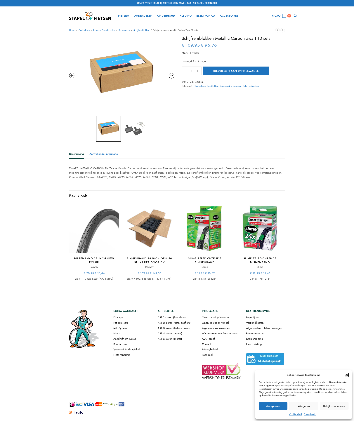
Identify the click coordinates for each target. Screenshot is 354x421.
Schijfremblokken (141, 30)
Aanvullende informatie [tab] (103, 154)
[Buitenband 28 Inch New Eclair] (94, 228)
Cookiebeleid (295, 414)
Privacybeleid (310, 414)
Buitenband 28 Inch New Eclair (94, 260)
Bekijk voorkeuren (334, 406)
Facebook (207, 355)
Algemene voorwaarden (216, 328)
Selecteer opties (94, 247)
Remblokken (124, 30)
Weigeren (304, 406)
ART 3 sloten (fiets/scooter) (174, 328)
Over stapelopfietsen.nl (215, 317)
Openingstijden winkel (215, 323)
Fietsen (123, 16)
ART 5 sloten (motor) (170, 339)
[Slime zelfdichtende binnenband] (205, 228)
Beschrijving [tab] (76, 154)
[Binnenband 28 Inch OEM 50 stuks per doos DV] (149, 228)
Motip (116, 333)
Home (72, 30)
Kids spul (118, 317)
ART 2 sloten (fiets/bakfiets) (174, 323)
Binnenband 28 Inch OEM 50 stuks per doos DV (149, 260)
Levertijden (252, 317)
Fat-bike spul (120, 323)
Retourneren (253, 333)
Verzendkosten (255, 323)
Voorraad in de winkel (126, 349)
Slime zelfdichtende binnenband (204, 260)
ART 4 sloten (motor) (170, 333)
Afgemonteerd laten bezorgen (264, 328)
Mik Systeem (120, 328)
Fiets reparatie (121, 355)
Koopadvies (120, 344)
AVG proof (208, 339)
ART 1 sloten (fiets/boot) (172, 317)
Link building (254, 344)
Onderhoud (166, 16)
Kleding (186, 16)
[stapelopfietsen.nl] (90, 15)
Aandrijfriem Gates (124, 339)
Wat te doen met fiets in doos (219, 333)
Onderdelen (143, 16)
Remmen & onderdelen (104, 30)
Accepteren (273, 406)
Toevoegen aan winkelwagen (236, 71)
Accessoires (229, 16)
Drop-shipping (254, 339)
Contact (206, 344)
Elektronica (205, 16)
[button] (346, 375)
